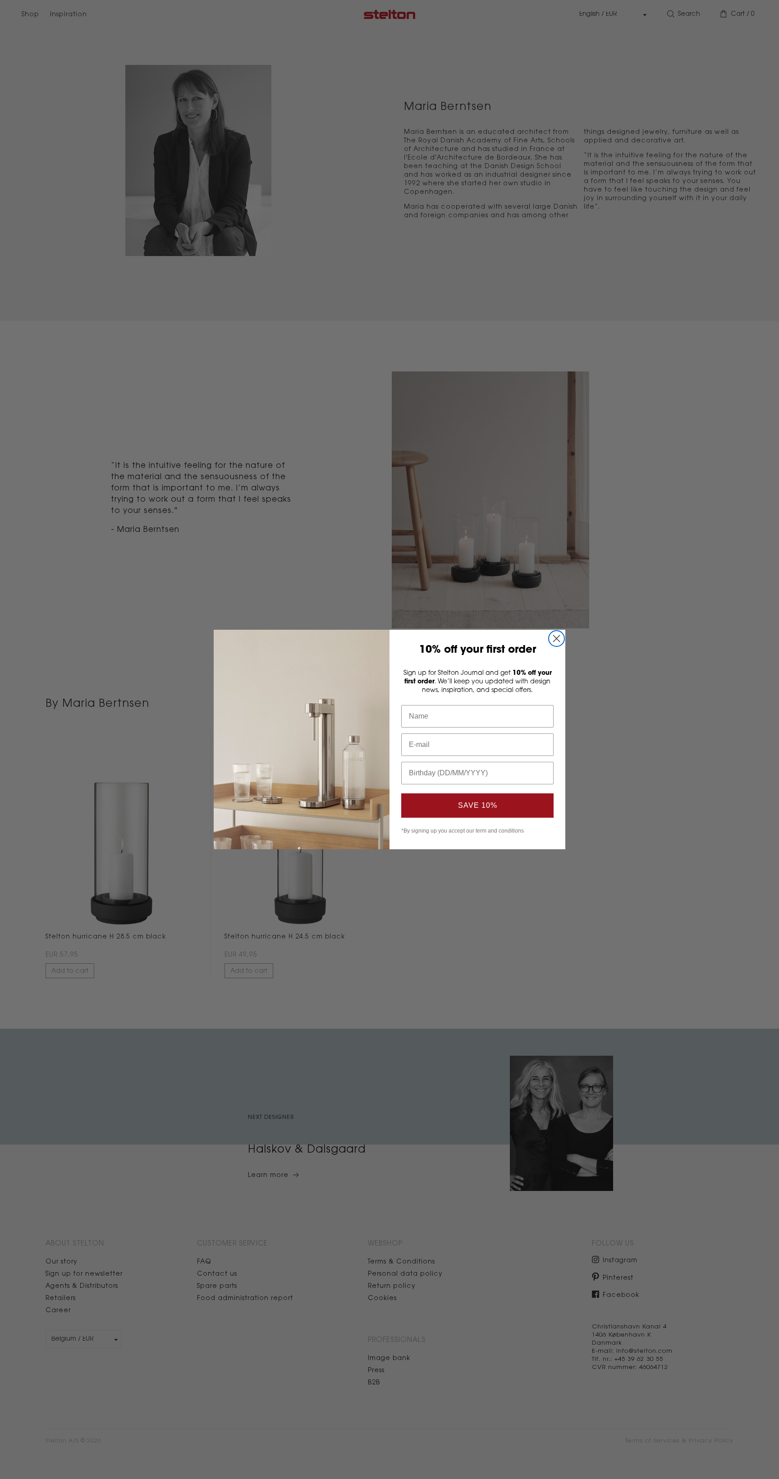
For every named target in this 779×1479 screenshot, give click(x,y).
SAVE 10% (477, 805)
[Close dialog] (556, 638)
